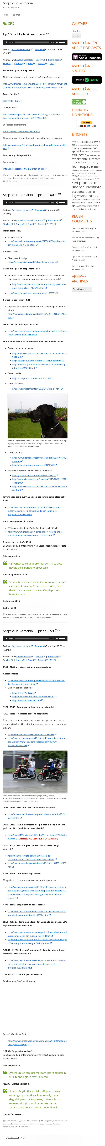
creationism (85, 152)
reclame (23, 617)
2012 (42, 1121)
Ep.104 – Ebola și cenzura (22, 34)
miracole (87, 170)
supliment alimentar (84, 202)
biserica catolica (82, 145)
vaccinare (81, 205)
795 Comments (45, 617)
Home (5, 15)
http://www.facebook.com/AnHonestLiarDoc (34, 696)
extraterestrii (90, 163)
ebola (52, 175)
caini (43, 614)
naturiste (98, 170)
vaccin (32, 617)
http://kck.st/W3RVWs (24, 693)
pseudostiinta (90, 187)
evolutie (82, 162)
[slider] (62, 42)
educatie (79, 155)
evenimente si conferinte (86, 160)
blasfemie (93, 144)
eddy (24, 614)
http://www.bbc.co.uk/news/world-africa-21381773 (33, 293)
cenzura (46, 175)
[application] (35, 42)
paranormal (85, 173)
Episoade (35, 175)
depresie (55, 614)
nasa (92, 170)
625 (59, 630)
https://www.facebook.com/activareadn (21, 131)
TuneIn (43, 63)
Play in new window (22, 49)
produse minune (33, 1124)
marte (82, 170)
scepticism (95, 199)
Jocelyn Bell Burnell (12, 101)
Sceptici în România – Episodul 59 (28, 631)
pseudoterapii (81, 192)
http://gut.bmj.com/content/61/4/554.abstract (35, 475)
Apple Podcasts (25, 59)
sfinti (73, 203)
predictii (23, 1124)
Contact (16, 15)
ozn (78, 173)
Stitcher (8, 63)
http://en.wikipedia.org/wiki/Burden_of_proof (24, 168)
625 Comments (23, 1127)
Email (32, 63)
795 (59, 194)
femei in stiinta (61, 175)
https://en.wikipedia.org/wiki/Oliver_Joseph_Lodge (33, 262)
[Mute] (57, 42)
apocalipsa (84, 142)
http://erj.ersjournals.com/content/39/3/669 (34, 465)
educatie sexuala (93, 156)
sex (32, 178)
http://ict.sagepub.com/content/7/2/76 (32, 378)
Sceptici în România (18, 3)
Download (40, 49)
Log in (23, 1138)
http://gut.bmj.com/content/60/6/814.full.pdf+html (37, 388)
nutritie (74, 173)
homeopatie (8, 178)
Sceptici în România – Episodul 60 (28, 194)
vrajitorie (90, 209)
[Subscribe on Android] (79, 102)
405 (47, 33)
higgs (97, 163)
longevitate (14, 617)
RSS (53, 63)
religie (49, 1124)
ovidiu (24, 175)
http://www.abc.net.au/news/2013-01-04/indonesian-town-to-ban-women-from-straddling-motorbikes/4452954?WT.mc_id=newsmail (37, 742)
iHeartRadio (55, 59)
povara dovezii (25, 178)
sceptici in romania (83, 199)
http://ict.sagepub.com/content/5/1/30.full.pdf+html (38, 360)
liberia (15, 178)
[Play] (6, 42)
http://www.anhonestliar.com (27, 700)
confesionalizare (86, 148)
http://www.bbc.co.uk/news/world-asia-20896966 (32, 734)
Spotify (40, 59)
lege (77, 170)
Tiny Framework (13, 1138)
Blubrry (20, 63)
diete (55, 1121)
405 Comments (11, 181)
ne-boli (16, 1124)
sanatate (6, 1127)
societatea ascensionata (44, 178)
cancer (48, 614)
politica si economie (85, 179)
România (56, 1124)
